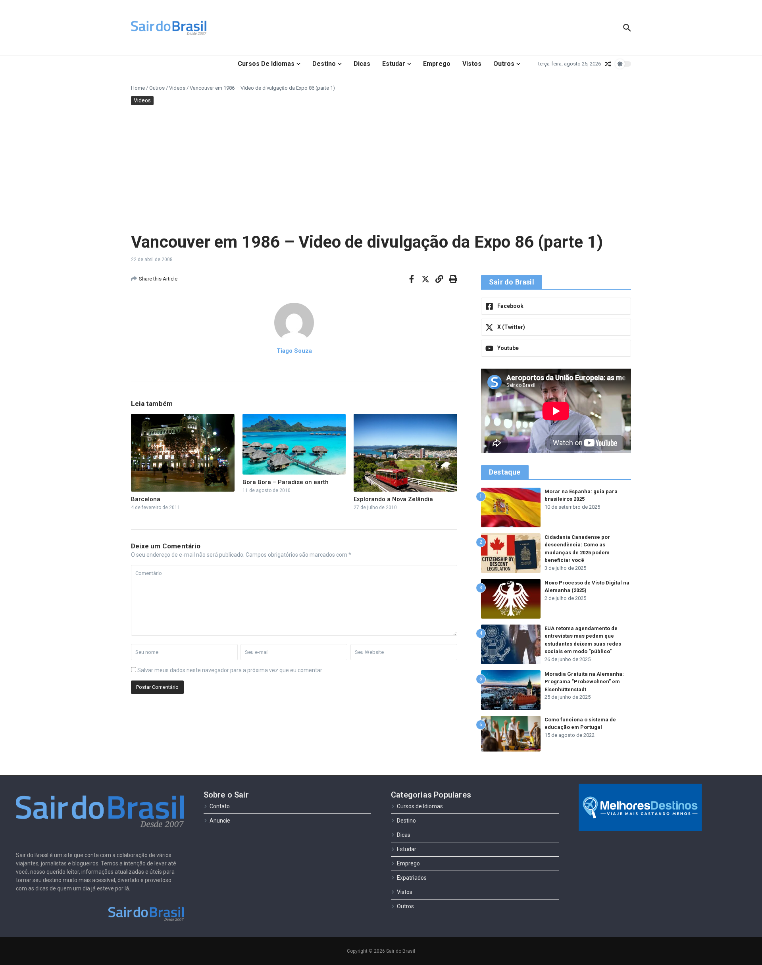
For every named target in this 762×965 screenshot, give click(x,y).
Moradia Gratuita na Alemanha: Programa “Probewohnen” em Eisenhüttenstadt (584, 681)
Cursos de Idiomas (266, 63)
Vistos (471, 63)
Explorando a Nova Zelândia (393, 499)
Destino (324, 63)
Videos (177, 88)
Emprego (436, 63)
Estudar (393, 63)
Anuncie (220, 820)
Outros (503, 63)
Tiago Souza (294, 350)
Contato (220, 806)
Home (138, 88)
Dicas (362, 63)
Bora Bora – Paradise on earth (285, 482)
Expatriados (412, 878)
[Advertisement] (381, 168)
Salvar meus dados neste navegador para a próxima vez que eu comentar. (230, 670)
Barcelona (145, 499)
